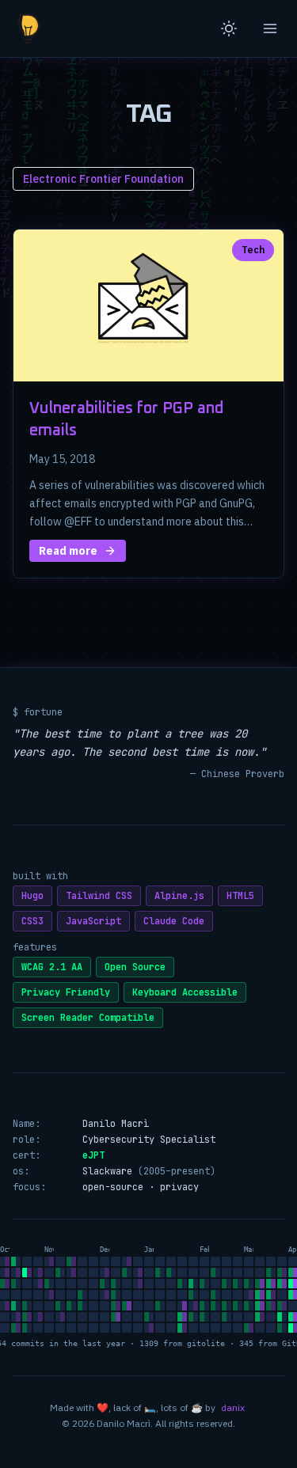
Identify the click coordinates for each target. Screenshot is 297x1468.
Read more (68, 551)
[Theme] (229, 28)
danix (233, 1407)
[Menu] (270, 28)
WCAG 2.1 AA (51, 967)
